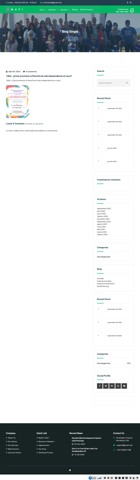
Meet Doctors (13, 449)
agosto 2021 (102, 224)
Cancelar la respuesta (34, 123)
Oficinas (75, 10)
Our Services (13, 445)
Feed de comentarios (105, 284)
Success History (14, 453)
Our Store (42, 449)
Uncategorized (103, 257)
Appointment (44, 445)
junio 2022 (101, 214)
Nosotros (52, 10)
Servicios (63, 10)
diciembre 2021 (103, 219)
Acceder (100, 278)
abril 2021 (101, 229)
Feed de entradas (104, 281)
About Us (11, 438)
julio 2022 (101, 211)
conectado (29, 131)
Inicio (42, 10)
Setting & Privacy (46, 453)
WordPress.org (103, 286)
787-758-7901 (122, 12)
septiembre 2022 (104, 209)
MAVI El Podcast (86, 10)
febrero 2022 (102, 216)
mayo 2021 (101, 227)
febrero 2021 (102, 235)
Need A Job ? (44, 438)
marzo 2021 (102, 232)
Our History (12, 442)
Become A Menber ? (47, 442)
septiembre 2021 (104, 222)
